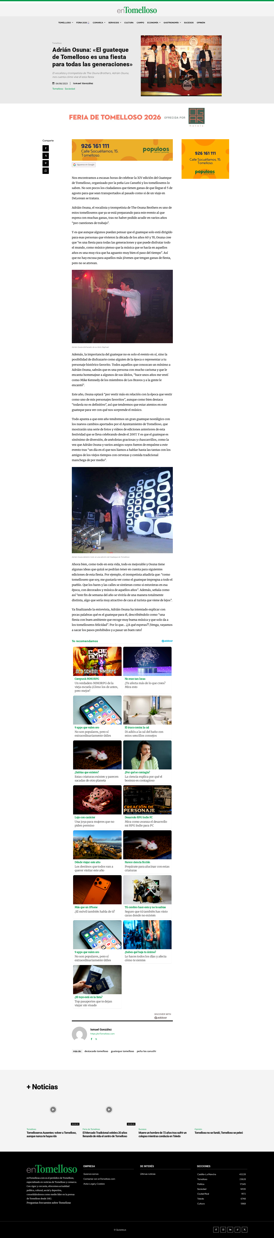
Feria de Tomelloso (91, 1129)
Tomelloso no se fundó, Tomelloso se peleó (219, 1132)
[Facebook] (45, 148)
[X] (45, 156)
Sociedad (70, 89)
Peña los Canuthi (146, 1051)
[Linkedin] (230, 1229)
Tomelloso (57, 43)
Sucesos (142, 1129)
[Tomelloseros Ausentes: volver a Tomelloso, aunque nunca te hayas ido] (53, 1109)
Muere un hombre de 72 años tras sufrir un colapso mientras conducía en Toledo (162, 1134)
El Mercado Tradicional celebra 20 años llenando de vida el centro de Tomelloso (105, 1134)
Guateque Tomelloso (122, 1051)
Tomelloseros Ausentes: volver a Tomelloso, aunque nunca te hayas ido (51, 1134)
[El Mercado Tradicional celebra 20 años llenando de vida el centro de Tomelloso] (109, 1109)
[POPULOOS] (122, 160)
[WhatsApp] (45, 171)
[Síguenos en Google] (84, 170)
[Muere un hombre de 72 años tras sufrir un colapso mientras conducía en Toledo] (165, 1109)
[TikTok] (237, 1229)
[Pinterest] (45, 163)
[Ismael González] (79, 1034)
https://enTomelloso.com (102, 1033)
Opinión (198, 1129)
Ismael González (83, 83)
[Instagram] (223, 1229)
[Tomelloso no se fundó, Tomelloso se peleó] (221, 1109)
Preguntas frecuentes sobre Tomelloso (49, 1202)
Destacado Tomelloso (96, 1051)
